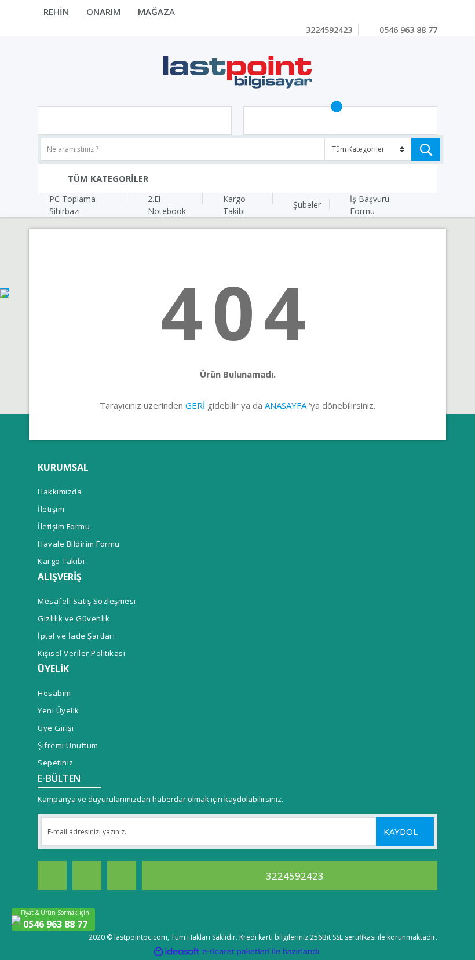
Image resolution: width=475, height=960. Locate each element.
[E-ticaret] (236, 951)
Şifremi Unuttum (68, 745)
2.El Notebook (167, 205)
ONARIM (103, 11)
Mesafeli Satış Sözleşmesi (87, 601)
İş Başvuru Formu (369, 205)
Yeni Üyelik (58, 710)
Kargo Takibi (234, 205)
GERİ (195, 405)
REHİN (56, 11)
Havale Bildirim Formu (79, 543)
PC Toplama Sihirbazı (72, 205)
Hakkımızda (60, 491)
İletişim (51, 509)
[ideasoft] (177, 951)
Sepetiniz (56, 762)
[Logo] (237, 71)
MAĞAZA (156, 11)
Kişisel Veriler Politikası (81, 653)
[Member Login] (134, 120)
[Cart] (340, 120)
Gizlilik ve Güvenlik (73, 618)
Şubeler (307, 204)
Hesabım (54, 693)
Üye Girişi (56, 728)
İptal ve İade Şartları (76, 636)
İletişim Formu (64, 526)
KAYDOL (401, 831)
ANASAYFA (285, 405)
